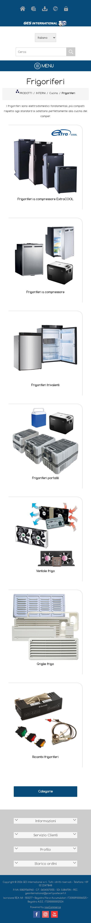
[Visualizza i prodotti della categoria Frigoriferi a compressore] (45, 255)
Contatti (56, 8)
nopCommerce (52, 907)
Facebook (36, 914)
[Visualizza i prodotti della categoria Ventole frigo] (45, 534)
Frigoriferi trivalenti (45, 385)
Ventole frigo (45, 571)
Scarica (45, 8)
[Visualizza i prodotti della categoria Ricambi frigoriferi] (45, 720)
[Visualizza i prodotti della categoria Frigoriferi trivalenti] (45, 348)
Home (23, 8)
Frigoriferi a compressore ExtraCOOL (45, 199)
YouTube (54, 914)
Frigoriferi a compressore (45, 292)
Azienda (34, 8)
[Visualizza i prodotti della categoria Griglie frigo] (45, 627)
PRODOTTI (26, 93)
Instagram (45, 914)
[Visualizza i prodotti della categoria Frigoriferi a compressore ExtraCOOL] (45, 162)
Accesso (67, 8)
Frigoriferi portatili (45, 478)
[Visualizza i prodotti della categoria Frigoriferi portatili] (45, 441)
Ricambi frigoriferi (45, 757)
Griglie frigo (45, 664)
